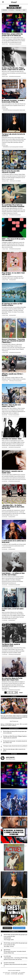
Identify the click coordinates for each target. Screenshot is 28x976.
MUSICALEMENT (18, 44)
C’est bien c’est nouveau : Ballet (12, 438)
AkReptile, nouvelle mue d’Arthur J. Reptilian (12, 374)
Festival (10, 414)
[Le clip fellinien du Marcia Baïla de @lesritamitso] (14, 802)
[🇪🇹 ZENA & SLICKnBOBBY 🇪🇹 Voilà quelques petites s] (14, 830)
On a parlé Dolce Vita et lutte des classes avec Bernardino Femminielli (13, 205)
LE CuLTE (10, 146)
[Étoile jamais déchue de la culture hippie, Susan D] (14, 884)
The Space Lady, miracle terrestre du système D (13, 134)
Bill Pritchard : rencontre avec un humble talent (12, 471)
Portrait (21, 146)
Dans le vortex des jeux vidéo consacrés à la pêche (11, 171)
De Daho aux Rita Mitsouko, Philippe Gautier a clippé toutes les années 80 (13, 68)
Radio (24, 10)
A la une (5, 110)
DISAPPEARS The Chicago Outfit (9, 938)
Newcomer (18, 10)
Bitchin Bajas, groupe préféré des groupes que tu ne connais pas (12, 34)
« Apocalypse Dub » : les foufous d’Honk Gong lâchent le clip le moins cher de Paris (13, 506)
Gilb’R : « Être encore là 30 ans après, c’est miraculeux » (13, 239)
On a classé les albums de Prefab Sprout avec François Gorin (12, 679)
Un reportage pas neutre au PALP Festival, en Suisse (12, 304)
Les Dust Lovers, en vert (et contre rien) (12, 609)
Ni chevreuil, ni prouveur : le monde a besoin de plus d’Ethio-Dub (13, 101)
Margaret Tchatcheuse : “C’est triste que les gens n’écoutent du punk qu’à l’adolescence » (13, 340)
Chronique (4, 10)
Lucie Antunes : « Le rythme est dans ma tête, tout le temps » (13, 573)
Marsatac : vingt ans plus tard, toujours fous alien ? (11, 405)
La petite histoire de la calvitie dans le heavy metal (14, 541)
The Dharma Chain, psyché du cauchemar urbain (11, 645)
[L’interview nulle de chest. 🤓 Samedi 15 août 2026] (14, 912)
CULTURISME (18, 180)
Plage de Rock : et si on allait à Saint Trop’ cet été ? (13, 273)
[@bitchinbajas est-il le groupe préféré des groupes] (14, 775)
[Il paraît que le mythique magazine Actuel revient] (14, 857)
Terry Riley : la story (9, 946)
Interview (11, 10)
